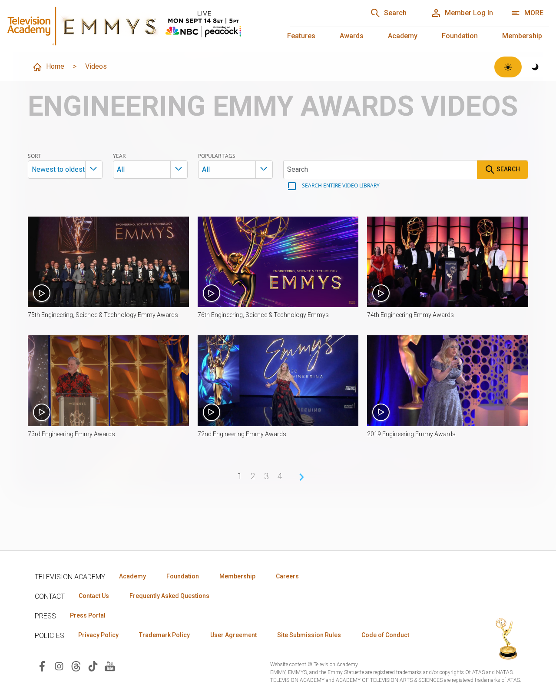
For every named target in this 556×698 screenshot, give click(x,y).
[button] (108, 262)
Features (301, 36)
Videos (96, 66)
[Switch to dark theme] (535, 67)
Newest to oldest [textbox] (58, 169)
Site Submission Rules (309, 634)
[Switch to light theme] (508, 67)
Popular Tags (216, 156)
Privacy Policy (98, 634)
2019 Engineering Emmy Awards (411, 434)
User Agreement (233, 634)
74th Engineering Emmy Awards (410, 314)
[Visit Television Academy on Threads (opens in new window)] (76, 665)
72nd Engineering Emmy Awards (242, 434)
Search (507, 169)
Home (55, 66)
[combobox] (65, 169)
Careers (287, 576)
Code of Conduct (385, 634)
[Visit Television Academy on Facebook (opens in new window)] (42, 665)
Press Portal (88, 615)
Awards (352, 36)
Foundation (460, 36)
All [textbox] (121, 169)
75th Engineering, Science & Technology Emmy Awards (103, 314)
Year (119, 156)
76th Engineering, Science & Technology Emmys (263, 314)
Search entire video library (340, 185)
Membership (522, 36)
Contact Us (94, 595)
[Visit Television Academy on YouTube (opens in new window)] (110, 665)
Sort (34, 156)
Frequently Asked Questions (169, 595)
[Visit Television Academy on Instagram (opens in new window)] (59, 665)
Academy (402, 36)
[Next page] (301, 477)
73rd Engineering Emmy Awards (71, 434)
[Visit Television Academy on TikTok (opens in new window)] (93, 665)
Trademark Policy (164, 634)
